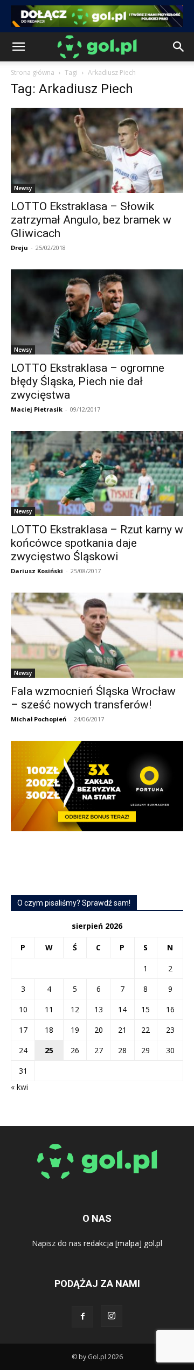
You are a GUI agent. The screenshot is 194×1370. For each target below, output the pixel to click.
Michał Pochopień (38, 719)
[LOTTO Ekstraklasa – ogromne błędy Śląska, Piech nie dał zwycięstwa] (97, 311)
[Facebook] (82, 1316)
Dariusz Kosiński (37, 571)
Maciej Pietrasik (37, 409)
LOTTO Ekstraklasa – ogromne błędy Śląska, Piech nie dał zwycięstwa (87, 381)
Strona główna (32, 72)
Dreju (19, 248)
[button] (18, 46)
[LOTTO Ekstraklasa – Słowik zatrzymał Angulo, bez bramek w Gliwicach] (97, 150)
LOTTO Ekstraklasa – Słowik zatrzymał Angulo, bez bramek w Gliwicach (91, 220)
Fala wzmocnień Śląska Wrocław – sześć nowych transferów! (93, 698)
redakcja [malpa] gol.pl (123, 1243)
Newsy (23, 188)
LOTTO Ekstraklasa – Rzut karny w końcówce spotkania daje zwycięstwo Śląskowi (97, 543)
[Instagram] (111, 1316)
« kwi (19, 1087)
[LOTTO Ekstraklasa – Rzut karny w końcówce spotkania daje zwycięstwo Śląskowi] (97, 473)
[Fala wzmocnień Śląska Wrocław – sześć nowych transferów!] (97, 635)
